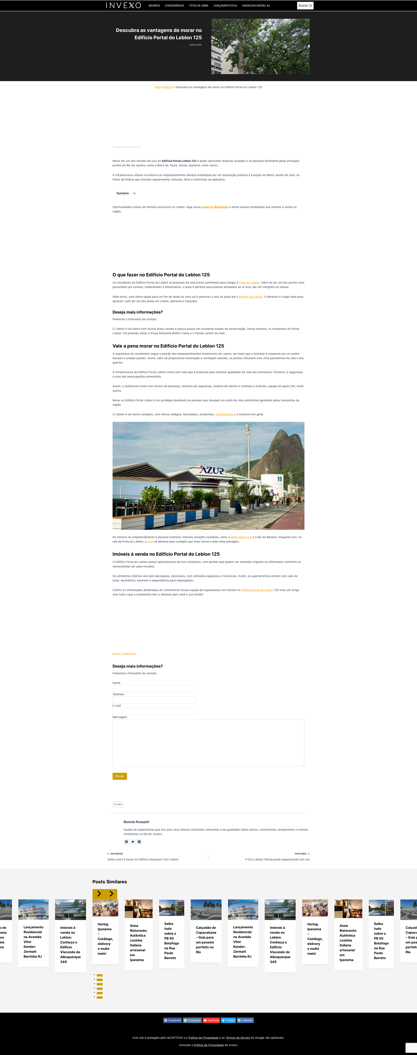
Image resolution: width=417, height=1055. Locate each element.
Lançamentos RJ (225, 5)
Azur (150, 541)
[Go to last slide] (99, 894)
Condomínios (174, 5)
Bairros (154, 5)
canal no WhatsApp (215, 207)
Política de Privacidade (203, 1037)
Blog (158, 87)
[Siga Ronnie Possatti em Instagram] (139, 842)
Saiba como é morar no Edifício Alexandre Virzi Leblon (143, 856)
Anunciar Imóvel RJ (256, 5)
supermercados (225, 414)
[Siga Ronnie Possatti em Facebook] (126, 842)
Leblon (118, 804)
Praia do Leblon (249, 282)
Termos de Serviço (238, 1037)
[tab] (100, 975)
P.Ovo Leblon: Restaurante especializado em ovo (277, 856)
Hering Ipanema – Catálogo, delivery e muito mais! (105, 938)
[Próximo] (111, 894)
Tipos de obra (198, 5)
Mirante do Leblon (251, 296)
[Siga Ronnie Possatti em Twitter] (133, 842)
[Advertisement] (205, 116)
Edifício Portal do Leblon (257, 590)
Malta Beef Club (241, 537)
